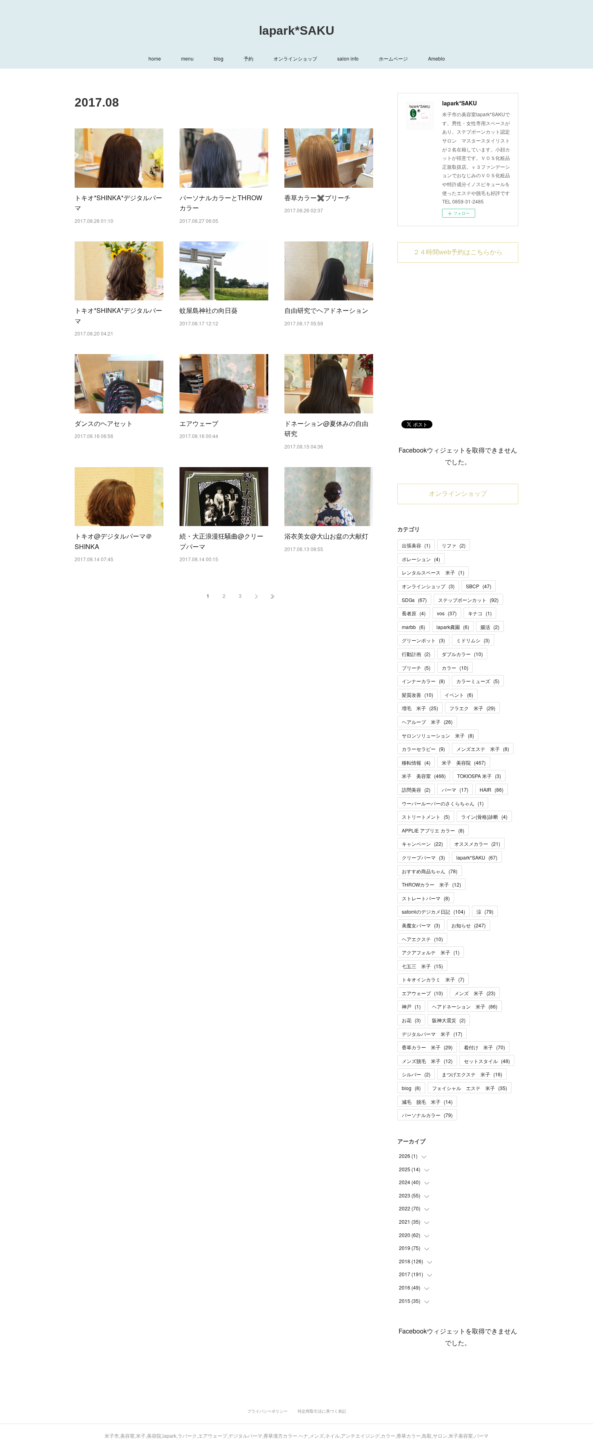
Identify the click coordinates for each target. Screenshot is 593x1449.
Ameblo (436, 58)
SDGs (414, 599)
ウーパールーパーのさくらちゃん (443, 803)
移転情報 (416, 762)
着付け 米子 (484, 1047)
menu (187, 58)
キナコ (480, 613)
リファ (454, 545)
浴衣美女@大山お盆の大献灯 (326, 536)
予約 (248, 58)
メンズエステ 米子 (482, 748)
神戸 (411, 1006)
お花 (411, 1020)
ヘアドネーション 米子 (464, 1006)
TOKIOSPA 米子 (479, 775)
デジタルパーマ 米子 (432, 1033)
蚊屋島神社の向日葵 (209, 310)
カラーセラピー (423, 748)
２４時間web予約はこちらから (458, 252)
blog (218, 58)
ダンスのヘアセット (104, 423)
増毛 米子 (420, 708)
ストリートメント (426, 816)
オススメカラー (477, 843)
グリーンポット (423, 640)
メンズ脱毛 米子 (427, 1060)
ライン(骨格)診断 (484, 816)
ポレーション (421, 559)
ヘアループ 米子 (427, 721)
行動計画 (416, 653)
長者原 (414, 613)
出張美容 (416, 545)
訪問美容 (416, 789)
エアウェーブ (199, 423)
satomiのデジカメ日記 (433, 911)
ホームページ (393, 58)
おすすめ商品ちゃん (429, 871)
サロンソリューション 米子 (438, 735)
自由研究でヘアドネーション (326, 310)
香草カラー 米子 (427, 1047)
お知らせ (468, 925)
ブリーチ (416, 667)
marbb (413, 626)
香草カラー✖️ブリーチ (317, 197)
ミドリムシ (473, 640)
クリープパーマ (423, 857)
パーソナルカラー (427, 1114)
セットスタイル (487, 1060)
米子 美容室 (424, 775)
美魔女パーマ (421, 925)
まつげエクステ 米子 (472, 1074)
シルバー (416, 1074)
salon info (348, 58)
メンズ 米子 (474, 993)
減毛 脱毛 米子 (427, 1101)
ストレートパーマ (426, 898)
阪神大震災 (449, 1020)
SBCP (478, 586)
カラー (455, 667)
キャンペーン (422, 843)
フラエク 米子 (472, 708)
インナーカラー (423, 680)
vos (447, 613)
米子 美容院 (464, 762)
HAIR (491, 789)
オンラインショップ (295, 58)
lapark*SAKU (296, 30)
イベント (459, 694)
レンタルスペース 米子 (433, 572)
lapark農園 (452, 626)
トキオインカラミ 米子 (433, 979)
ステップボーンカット (468, 599)
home (154, 58)
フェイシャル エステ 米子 (469, 1087)
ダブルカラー (462, 653)
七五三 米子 (422, 966)
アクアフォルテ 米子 (430, 952)
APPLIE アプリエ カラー (433, 830)
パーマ (455, 789)
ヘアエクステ (422, 938)
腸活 (489, 626)
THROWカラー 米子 (431, 884)
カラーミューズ (477, 680)
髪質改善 (417, 694)
